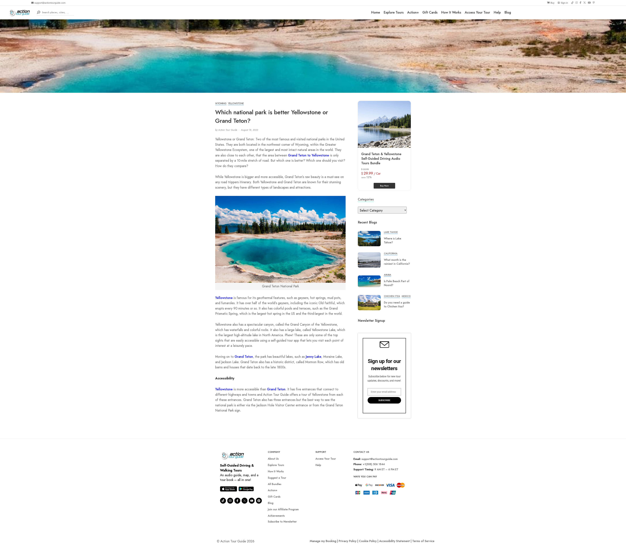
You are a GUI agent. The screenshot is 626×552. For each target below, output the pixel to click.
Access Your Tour (477, 12)
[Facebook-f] (237, 501)
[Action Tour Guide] (20, 12)
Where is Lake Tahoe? (392, 240)
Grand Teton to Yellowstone (308, 155)
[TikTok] (572, 2)
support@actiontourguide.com (50, 2)
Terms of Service (423, 541)
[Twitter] (244, 501)
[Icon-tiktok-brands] (223, 501)
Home (375, 12)
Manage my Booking (323, 541)
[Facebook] (580, 2)
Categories (366, 199)
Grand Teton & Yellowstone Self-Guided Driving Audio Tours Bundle (381, 159)
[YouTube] (589, 2)
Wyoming (220, 103)
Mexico (406, 296)
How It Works (451, 12)
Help (497, 12)
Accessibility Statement (394, 541)
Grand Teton (244, 356)
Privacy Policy (348, 541)
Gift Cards (430, 12)
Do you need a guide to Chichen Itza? (397, 304)
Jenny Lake (313, 356)
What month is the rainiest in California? (397, 262)
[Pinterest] (594, 2)
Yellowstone (236, 103)
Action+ (413, 12)
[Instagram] (576, 2)
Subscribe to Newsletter (282, 521)
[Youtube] (252, 501)
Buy (552, 2)
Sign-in (564, 2)
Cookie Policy (368, 541)
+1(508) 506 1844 (374, 464)
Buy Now (384, 185)
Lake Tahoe (391, 232)
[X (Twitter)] (584, 2)
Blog (507, 12)
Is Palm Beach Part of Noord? (396, 283)
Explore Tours (394, 12)
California (390, 253)
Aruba (387, 274)
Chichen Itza (392, 296)
